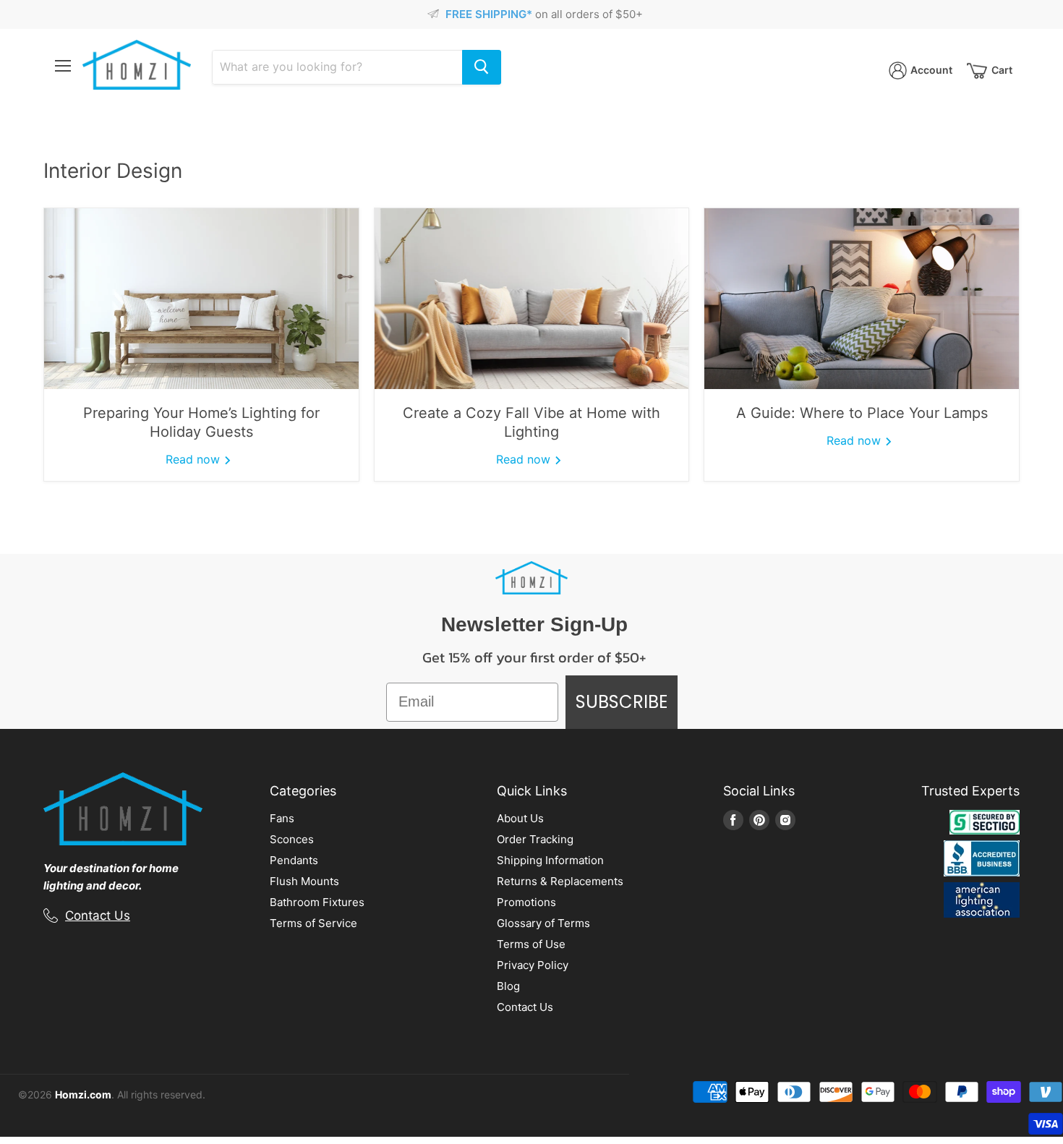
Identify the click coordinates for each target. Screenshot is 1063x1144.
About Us (520, 818)
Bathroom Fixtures (317, 902)
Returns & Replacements (560, 881)
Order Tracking (535, 839)
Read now (194, 459)
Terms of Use (531, 944)
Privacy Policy (532, 965)
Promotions (526, 902)
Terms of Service (313, 923)
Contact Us (97, 915)
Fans (282, 818)
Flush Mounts (304, 881)
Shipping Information (550, 860)
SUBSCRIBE (621, 702)
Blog (508, 986)
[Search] (481, 67)
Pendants (294, 860)
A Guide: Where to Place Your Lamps (862, 413)
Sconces (292, 839)
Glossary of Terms (543, 923)
